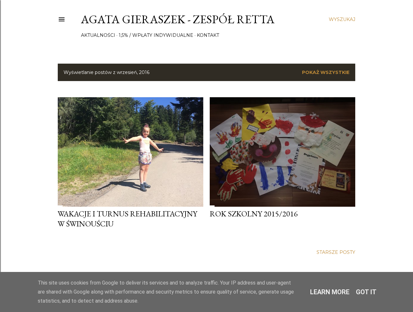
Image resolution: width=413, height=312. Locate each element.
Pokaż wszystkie (325, 72)
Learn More (329, 292)
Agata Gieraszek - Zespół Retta (178, 19)
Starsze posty (336, 252)
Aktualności (98, 35)
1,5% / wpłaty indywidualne (156, 35)
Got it (366, 292)
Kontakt (208, 35)
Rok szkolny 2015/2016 (254, 214)
